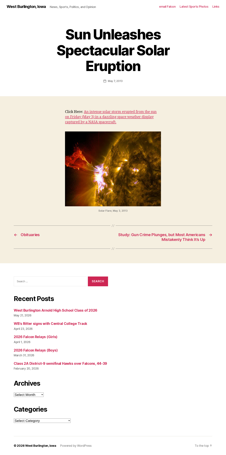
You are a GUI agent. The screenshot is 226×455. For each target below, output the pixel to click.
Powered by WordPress (76, 445)
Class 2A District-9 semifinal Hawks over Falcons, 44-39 (60, 363)
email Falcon (167, 6)
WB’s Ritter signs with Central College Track (50, 324)
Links (215, 6)
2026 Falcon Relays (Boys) (36, 350)
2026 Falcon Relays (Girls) (35, 337)
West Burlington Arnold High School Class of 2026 (55, 310)
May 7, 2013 (115, 81)
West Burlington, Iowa (26, 7)
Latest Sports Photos (194, 6)
